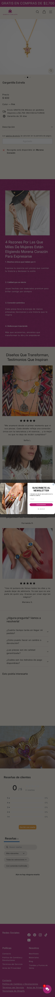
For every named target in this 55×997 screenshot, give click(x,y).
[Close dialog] (53, 484)
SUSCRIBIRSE (41, 504)
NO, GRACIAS (41, 508)
